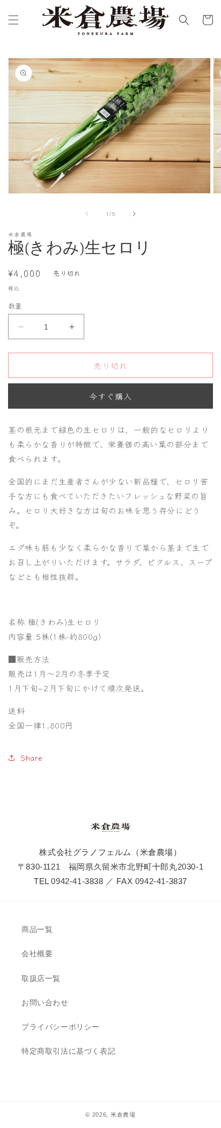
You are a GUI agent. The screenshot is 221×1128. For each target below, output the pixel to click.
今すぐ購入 (110, 396)
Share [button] (31, 757)
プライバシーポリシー (60, 1026)
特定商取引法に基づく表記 (68, 1051)
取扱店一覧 (41, 978)
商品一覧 (37, 929)
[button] (13, 20)
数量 (15, 305)
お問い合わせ (45, 1002)
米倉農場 (123, 1114)
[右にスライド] (134, 214)
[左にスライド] (87, 214)
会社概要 (37, 953)
